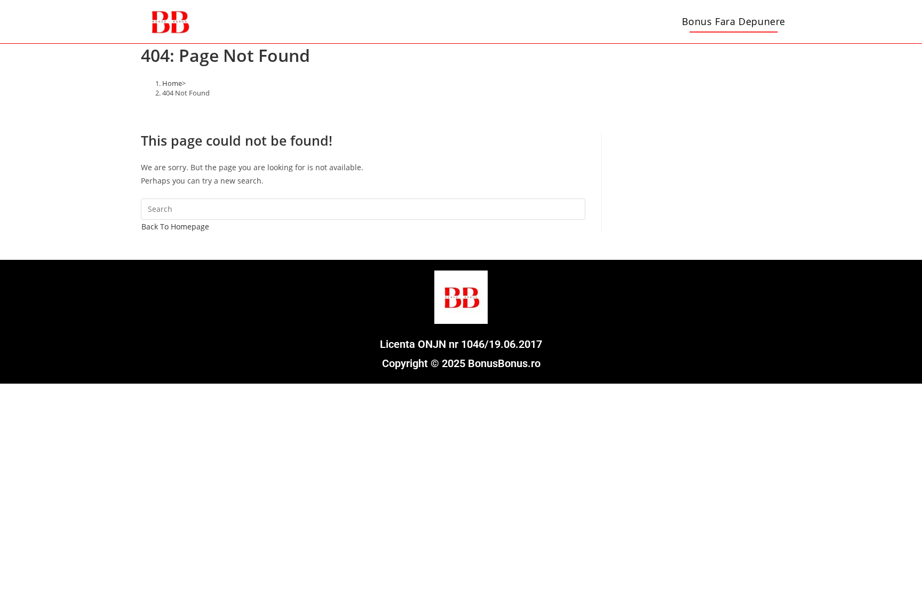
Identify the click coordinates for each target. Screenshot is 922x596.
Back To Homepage (175, 226)
